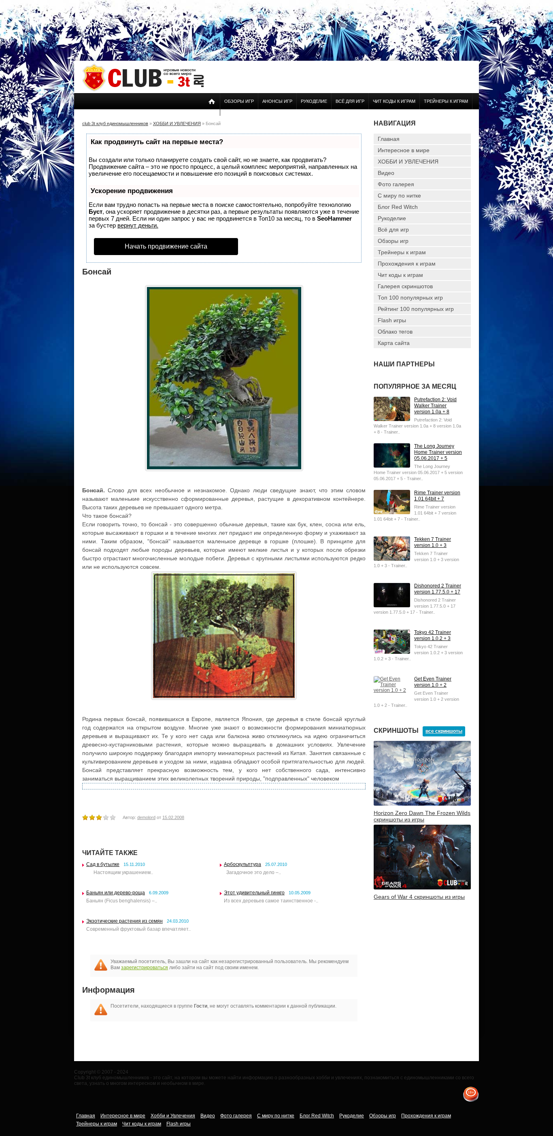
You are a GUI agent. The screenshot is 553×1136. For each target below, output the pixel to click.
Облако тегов (395, 331)
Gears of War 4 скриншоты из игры (419, 896)
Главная (389, 139)
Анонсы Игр (277, 101)
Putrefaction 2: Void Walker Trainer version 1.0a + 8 (435, 406)
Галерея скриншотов (405, 286)
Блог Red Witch (398, 207)
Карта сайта (394, 343)
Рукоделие (314, 101)
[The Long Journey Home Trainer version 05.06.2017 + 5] (392, 466)
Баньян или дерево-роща (115, 893)
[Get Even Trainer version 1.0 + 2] (392, 690)
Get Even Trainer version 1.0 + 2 (432, 682)
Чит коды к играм (394, 101)
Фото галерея (396, 184)
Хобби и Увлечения (173, 1116)
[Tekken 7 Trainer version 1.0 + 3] (392, 559)
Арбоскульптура (242, 864)
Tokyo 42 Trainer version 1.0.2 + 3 (432, 635)
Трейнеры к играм (446, 101)
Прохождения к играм (407, 263)
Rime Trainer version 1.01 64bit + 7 (437, 496)
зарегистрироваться (144, 967)
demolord (146, 817)
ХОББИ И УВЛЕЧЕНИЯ (408, 161)
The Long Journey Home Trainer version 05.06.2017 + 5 (438, 452)
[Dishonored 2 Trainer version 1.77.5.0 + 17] (392, 605)
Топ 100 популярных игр (410, 297)
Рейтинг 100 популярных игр (416, 309)
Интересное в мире (404, 150)
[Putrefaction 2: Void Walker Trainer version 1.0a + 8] (392, 419)
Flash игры (392, 320)
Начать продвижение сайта (166, 246)
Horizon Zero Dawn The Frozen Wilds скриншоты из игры (422, 816)
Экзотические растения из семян (124, 921)
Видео (386, 173)
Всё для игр (350, 101)
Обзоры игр (239, 101)
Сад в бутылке (102, 864)
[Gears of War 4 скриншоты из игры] (422, 888)
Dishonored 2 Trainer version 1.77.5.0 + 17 (437, 589)
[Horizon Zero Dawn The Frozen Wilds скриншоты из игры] (422, 804)
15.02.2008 (173, 817)
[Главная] (143, 90)
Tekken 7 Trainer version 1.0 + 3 (432, 542)
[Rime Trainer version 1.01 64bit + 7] (392, 512)
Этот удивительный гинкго (254, 893)
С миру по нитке (399, 195)
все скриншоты (443, 731)
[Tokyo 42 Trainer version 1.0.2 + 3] (392, 652)
